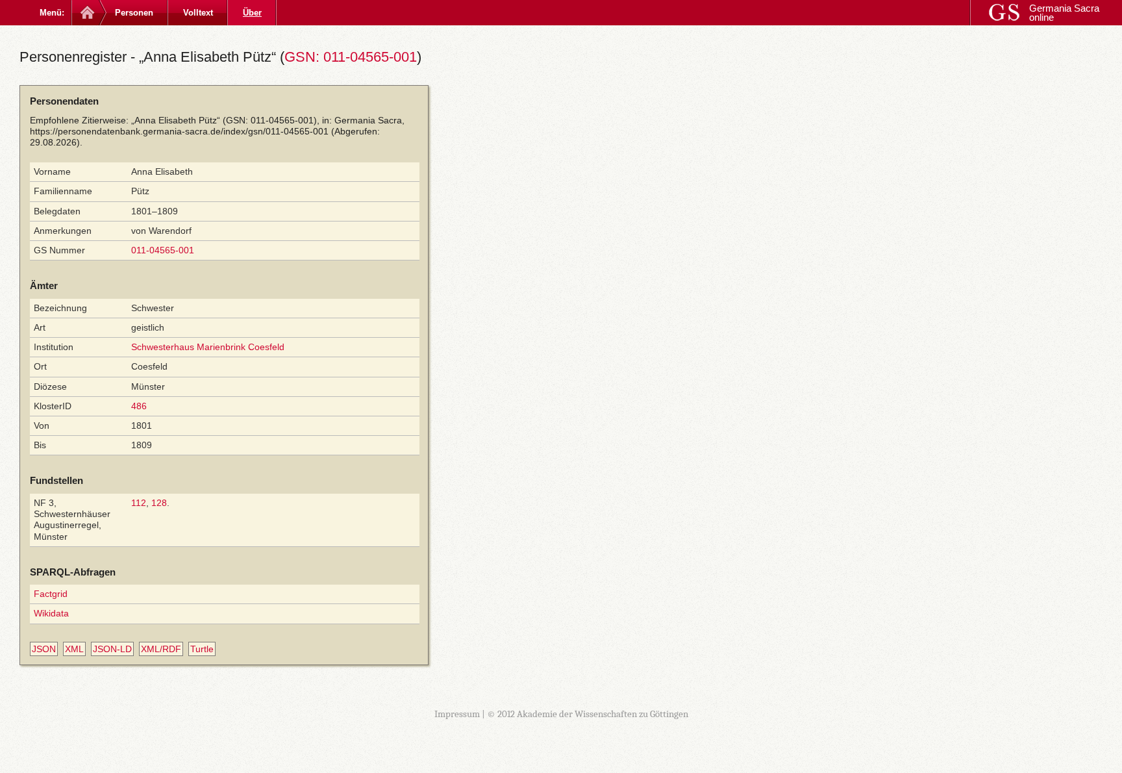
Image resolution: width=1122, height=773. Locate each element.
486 (139, 406)
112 (138, 503)
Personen (134, 13)
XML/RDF (161, 649)
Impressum (457, 714)
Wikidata (51, 613)
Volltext (198, 13)
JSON (44, 649)
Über (252, 13)
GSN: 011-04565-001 (350, 57)
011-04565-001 (162, 250)
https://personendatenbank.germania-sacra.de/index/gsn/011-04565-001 (179, 131)
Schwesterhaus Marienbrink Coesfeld (207, 347)
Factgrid (51, 594)
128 (159, 503)
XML (74, 649)
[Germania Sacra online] (86, 12)
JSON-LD (112, 649)
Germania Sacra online (1064, 13)
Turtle (202, 649)
